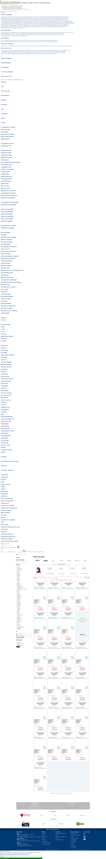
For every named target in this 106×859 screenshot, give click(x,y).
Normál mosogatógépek (37, 21)
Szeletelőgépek (48, 41)
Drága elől (45, 577)
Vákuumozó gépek (21, 35)
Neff (18, 612)
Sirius (19, 622)
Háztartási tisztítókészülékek (20, 32)
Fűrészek (34, 50)
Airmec (19, 570)
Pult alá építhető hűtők (56, 17)
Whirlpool (19, 628)
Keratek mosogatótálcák (13, 51)
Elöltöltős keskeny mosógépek (12, 23)
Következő (67, 579)
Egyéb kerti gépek (25, 50)
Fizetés (43, 835)
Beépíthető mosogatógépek (15, 21)
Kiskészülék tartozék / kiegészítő (42, 32)
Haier (19, 600)
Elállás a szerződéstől (60, 833)
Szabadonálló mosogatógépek (62, 21)
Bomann (19, 574)
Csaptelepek (65, 50)
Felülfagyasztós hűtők (25, 17)
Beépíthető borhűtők (7, 17)
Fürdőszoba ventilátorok (11, 53)
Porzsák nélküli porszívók (55, 34)
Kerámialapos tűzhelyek (10, 27)
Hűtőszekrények (33, 17)
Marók (26, 52)
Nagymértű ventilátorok (32, 53)
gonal (19, 598)
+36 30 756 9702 (30, 834)
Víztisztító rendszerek (53, 51)
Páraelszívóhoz (48, 45)
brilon (19, 577)
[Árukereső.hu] (80, 825)
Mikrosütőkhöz (21, 45)
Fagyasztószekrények (16, 17)
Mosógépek (31, 22)
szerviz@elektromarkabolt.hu (23, 844)
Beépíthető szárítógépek (57, 25)
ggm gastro (20, 597)
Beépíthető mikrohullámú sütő (40, 20)
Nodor (19, 613)
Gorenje (19, 599)
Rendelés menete (59, 839)
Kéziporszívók (40, 34)
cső (18, 582)
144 (58, 579)
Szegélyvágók (45, 50)
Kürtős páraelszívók (14, 24)
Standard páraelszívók (48, 24)
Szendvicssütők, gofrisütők (14, 34)
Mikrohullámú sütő (30, 20)
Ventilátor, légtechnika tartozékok (44, 53)
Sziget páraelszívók (57, 24)
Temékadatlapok (45, 844)
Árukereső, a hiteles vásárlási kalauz (85, 849)
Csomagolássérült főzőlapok (11, 16)
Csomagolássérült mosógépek (62, 22)
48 (80, 577)
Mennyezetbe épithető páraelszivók (25, 24)
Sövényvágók (39, 50)
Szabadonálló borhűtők (21, 41)
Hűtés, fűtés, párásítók (31, 32)
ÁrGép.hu (78, 849)
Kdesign (19, 605)
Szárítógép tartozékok (67, 45)
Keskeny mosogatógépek (26, 21)
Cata (18, 581)
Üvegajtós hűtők (54, 41)
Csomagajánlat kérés (40, 551)
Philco (19, 615)
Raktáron (19, 642)
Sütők (62, 24)
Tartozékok (58, 52)
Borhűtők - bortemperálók (25, 19)
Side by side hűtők (22, 20)
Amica (19, 571)
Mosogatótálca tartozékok (30, 51)
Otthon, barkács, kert (34, 807)
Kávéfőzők (11, 33)
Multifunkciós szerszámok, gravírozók (41, 52)
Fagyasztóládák (42, 19)
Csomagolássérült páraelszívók (56, 23)
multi (19, 611)
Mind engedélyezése (4, 858)
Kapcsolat (44, 836)
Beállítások (2, 857)
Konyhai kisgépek (52, 32)
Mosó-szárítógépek (47, 22)
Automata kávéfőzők (18, 33)
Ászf (57, 835)
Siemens (19, 621)
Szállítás (44, 833)
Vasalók (26, 35)
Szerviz (8, 551)
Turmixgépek (22, 34)
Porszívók (35, 34)
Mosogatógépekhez (28, 45)
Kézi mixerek (58, 33)
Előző (53, 579)
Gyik (57, 838)
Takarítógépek (14, 35)
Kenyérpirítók (53, 33)
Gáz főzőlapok (28, 16)
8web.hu (29, 849)
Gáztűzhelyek (58, 26)
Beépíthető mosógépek (38, 22)
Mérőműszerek (31, 52)
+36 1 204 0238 (24, 834)
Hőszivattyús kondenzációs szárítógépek (14, 26)
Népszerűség (50, 577)
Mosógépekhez (36, 45)
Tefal (19, 624)
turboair (19, 625)
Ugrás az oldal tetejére (52, 829)
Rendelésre (19, 645)
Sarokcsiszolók (52, 52)
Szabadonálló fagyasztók (31, 41)
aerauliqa (19, 568)
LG (18, 606)
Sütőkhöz (61, 45)
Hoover (19, 602)
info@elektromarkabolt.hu (22, 835)
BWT (18, 578)
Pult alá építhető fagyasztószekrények (44, 17)
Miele (19, 609)
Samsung (19, 619)
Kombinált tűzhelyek (19, 27)
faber (19, 593)
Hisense (19, 601)
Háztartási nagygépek (34, 805)
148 (64, 579)
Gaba (19, 595)
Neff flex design (42, 45)
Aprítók (61, 32)
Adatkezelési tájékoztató (61, 836)
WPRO (19, 629)
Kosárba (40, 609)
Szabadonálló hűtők (7, 19)
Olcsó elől (40, 577)
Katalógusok (45, 841)
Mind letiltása (2, 855)
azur (18, 572)
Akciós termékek (32, 551)
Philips (19, 616)
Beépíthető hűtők (59, 16)
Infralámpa (46, 40)
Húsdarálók (7, 33)
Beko (19, 573)
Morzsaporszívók (46, 34)
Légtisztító (31, 34)
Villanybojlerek (54, 53)
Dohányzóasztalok (35, 19)
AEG (18, 567)
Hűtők (54, 16)
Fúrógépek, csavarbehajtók (19, 52)
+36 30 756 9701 (24, 843)
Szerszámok (60, 51)
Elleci (19, 591)
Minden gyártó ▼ (61, 564)
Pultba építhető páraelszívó (38, 24)
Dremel (19, 584)
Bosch (19, 575)
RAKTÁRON (56, 577)
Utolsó (71, 579)
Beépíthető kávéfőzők (27, 33)
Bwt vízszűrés (3, 32)
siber (19, 620)
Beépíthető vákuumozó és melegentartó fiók (21, 25)
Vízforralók (27, 34)
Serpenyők (12, 50)
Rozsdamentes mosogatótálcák (42, 51)
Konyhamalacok (21, 51)
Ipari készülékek (34, 806)
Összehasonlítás (38, 695)
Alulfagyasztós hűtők (15, 19)
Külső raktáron (20, 643)
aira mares (20, 569)
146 (61, 579)
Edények (2, 50)
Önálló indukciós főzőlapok (36, 16)
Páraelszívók (47, 23)
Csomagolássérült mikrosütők (52, 20)
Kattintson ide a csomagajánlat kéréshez (8, 11)
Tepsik (15, 50)
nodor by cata (20, 614)
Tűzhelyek (53, 26)
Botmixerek (64, 32)
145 (59, 579)
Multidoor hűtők (15, 20)
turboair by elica (21, 626)
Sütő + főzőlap (48, 26)
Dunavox (19, 585)
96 (82, 577)
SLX (18, 623)
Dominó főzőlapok (21, 16)
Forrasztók (8, 52)
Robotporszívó (8, 35)
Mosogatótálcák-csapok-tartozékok (55, 50)
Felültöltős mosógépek (32, 23)
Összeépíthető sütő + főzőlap (39, 26)
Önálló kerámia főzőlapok (47, 16)
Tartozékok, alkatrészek (35, 808)
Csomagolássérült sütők (35, 25)
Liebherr (19, 608)
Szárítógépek (49, 25)
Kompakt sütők (43, 25)
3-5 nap (18, 644)
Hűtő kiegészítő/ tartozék (13, 45)
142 (55, 579)
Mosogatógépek (6, 21)
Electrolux (20, 588)
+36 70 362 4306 (24, 839)
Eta (18, 592)
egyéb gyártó (20, 587)
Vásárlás (71, 804)
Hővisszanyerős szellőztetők (21, 53)
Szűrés (18, 646)
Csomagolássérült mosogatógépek (49, 21)
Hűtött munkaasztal (39, 40)
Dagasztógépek (9, 40)
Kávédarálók (43, 33)
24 (78, 577)
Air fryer (58, 32)
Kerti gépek (19, 50)
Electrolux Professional (22, 589)
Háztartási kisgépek (35, 804)
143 (56, 579)
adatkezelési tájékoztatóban (11, 854)
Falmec (19, 594)
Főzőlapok (3, 16)
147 (62, 579)
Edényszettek (7, 50)
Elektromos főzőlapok (16, 40)
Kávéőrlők (50, 40)
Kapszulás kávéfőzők (36, 33)
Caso (19, 580)
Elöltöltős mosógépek (22, 23)
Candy (19, 579)
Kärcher (19, 604)
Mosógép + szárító (30, 26)
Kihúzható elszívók (67, 23)
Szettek (24, 26)
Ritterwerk (20, 618)
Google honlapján (24, 854)
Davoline (19, 583)
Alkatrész (20, 551)
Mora (19, 610)
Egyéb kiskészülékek (10, 32)
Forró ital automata (25, 40)
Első (51, 579)
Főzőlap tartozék (4, 45)
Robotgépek (6, 34)
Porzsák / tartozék (55, 45)
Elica (18, 590)
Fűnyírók (31, 50)
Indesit (19, 603)
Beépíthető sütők (8, 25)
